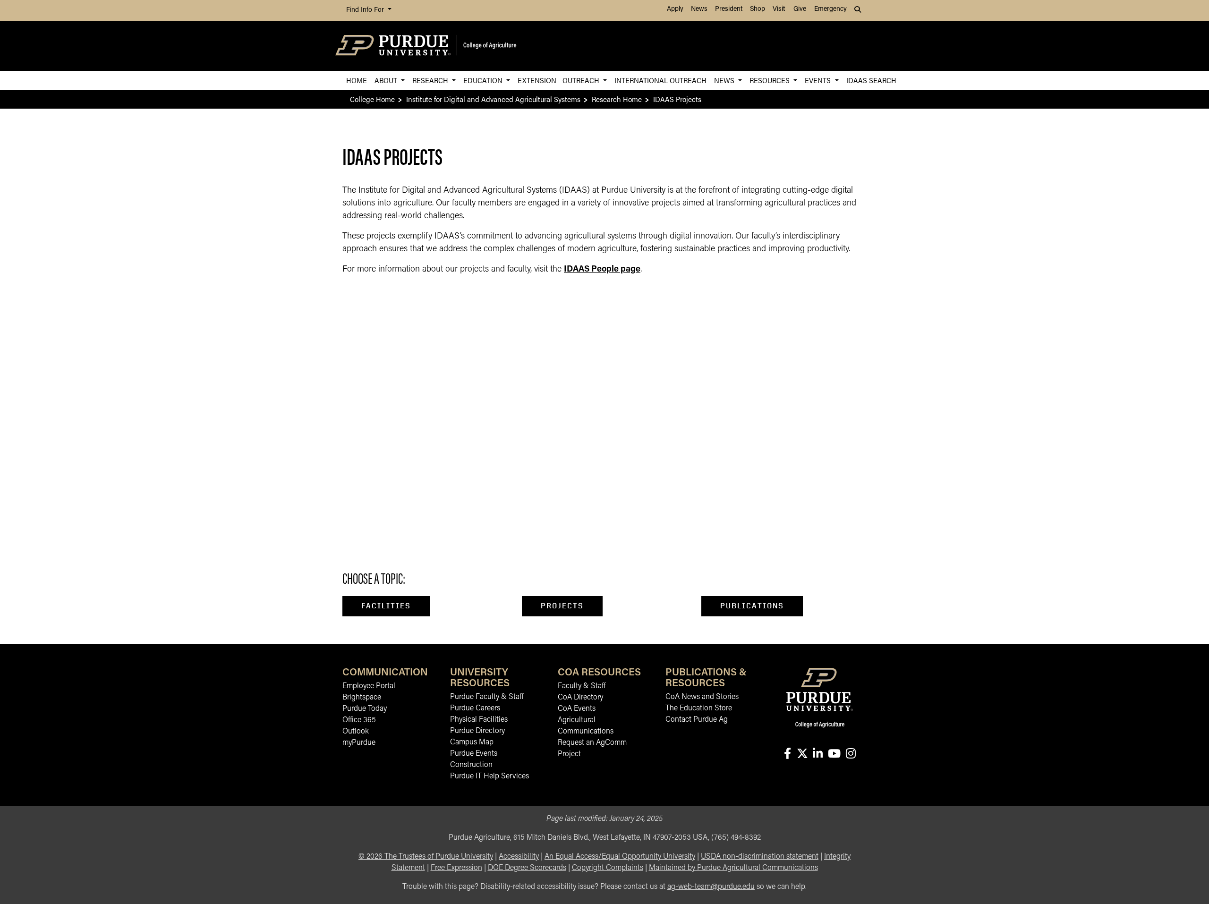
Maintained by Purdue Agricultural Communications (733, 868)
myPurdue (358, 743)
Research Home (617, 99)
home (356, 80)
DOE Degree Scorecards (527, 868)
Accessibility (519, 857)
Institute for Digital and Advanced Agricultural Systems (493, 99)
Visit (779, 9)
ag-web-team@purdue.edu (711, 887)
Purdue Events (473, 754)
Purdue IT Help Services (489, 776)
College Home (372, 99)
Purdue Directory (477, 731)
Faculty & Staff (581, 686)
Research (431, 80)
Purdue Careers (475, 708)
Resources (770, 80)
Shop (757, 9)
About (387, 80)
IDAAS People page (602, 269)
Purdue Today (364, 709)
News (699, 9)
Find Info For (366, 10)
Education (483, 80)
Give (799, 9)
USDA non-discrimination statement (759, 857)
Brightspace (361, 697)
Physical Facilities (479, 720)
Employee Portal (368, 686)
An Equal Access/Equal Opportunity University (620, 857)
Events (819, 80)
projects (562, 605)
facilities (386, 605)
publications (752, 605)
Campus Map (472, 742)
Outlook (355, 731)
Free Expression (456, 868)
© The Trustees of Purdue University (425, 857)
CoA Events (577, 709)
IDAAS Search (871, 80)
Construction (471, 765)
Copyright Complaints (607, 868)
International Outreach (660, 80)
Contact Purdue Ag (696, 720)
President (728, 9)
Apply (675, 9)
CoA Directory (580, 697)
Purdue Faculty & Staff (486, 697)
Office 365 (359, 720)
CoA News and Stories (702, 697)
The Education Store (698, 708)
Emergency (830, 9)
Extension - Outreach (559, 80)
